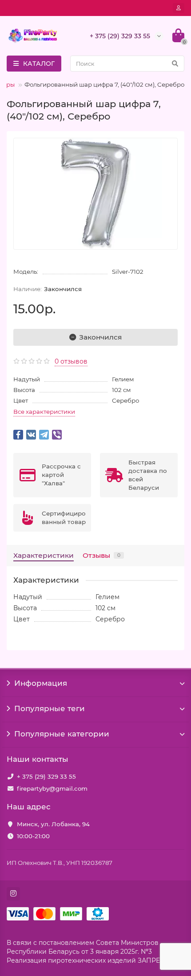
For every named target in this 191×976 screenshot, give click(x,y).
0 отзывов (71, 361)
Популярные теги (49, 708)
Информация (40, 683)
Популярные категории (61, 733)
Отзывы (101, 555)
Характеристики (43, 555)
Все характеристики (44, 411)
